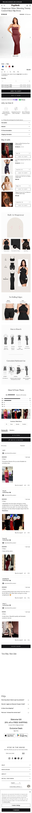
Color (5, 64)
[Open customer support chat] (29, 786)
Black (13, 66)
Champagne (6, 66)
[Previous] (2, 37)
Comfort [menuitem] (24, 424)
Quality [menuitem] (17, 424)
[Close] (30, 792)
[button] (25, 14)
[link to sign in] (27, 5)
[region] (16, 414)
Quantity (3, 78)
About (4, 774)
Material (3, 126)
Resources (6, 769)
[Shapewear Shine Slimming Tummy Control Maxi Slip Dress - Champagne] (3, 682)
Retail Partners (8, 778)
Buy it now (16, 95)
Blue (3, 66)
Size (16, 69)
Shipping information (6, 134)
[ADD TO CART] (13, 677)
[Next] (29, 37)
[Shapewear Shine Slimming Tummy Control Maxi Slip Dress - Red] (5, 682)
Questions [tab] (12, 430)
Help (3, 765)
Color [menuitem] (11, 424)
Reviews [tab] (4, 430)
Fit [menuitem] (6, 424)
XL (10, 71)
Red (9, 66)
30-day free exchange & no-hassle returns (13, 120)
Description (4, 122)
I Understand (16, 810)
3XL (18, 71)
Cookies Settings (16, 805)
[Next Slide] (29, 414)
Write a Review (20, 440)
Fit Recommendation (6, 130)
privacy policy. (7, 802)
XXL (14, 71)
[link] (15, 5)
